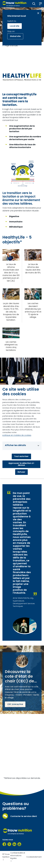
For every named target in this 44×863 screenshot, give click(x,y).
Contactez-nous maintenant (21, 771)
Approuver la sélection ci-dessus (21, 464)
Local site (14, 26)
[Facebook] (4, 844)
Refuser (21, 472)
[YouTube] (19, 844)
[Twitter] (9, 844)
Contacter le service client (23, 816)
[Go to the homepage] (17, 831)
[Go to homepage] (14, 3)
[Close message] (38, 13)
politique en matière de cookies (16, 435)
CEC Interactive (15, 704)
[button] (34, 3)
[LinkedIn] (14, 844)
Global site (15, 36)
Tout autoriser (21, 456)
